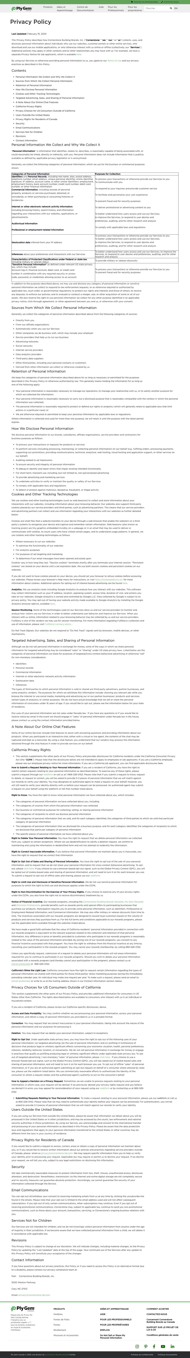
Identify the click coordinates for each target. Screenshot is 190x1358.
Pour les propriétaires (135, 9)
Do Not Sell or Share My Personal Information (112, 1336)
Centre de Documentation (85, 9)
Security (20, 123)
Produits (47, 7)
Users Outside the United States (33, 115)
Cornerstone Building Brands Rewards (103, 901)
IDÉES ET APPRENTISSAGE (114, 1309)
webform (48, 774)
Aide (101, 7)
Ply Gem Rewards (134, 901)
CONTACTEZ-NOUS (157, 1314)
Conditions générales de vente (162, 1335)
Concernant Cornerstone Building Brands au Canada (161, 1320)
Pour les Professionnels (116, 9)
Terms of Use (114, 60)
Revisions (21, 136)
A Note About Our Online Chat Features (37, 102)
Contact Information (26, 140)
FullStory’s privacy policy (58, 624)
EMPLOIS (105, 1330)
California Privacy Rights (29, 106)
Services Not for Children (29, 132)
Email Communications (28, 127)
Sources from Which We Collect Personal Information (44, 81)
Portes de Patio (61, 1319)
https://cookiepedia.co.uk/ (109, 579)
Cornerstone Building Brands (57, 1355)
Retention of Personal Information (34, 85)
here (79, 54)
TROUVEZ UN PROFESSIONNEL (146, 2)
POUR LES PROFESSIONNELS (115, 1319)
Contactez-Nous (171, 2)
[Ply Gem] (21, 9)
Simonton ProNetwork (28, 905)
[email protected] (21, 981)
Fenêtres (58, 1314)
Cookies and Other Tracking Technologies (38, 93)
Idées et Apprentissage (65, 9)
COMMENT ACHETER (158, 1309)
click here (29, 868)
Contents (19, 70)
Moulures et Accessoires (66, 1335)
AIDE (102, 1314)
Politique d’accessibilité (167, 1355)
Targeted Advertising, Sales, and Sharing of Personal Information (50, 98)
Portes (57, 1325)
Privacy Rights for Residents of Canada (36, 119)
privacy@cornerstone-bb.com (57, 1153)
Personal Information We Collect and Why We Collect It (45, 77)
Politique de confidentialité (142, 1355)
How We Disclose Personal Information (36, 89)
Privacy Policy (30, 21)
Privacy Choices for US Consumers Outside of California (45, 110)
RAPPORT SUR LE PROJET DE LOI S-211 (162, 1328)
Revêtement (60, 1330)
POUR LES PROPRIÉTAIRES (114, 1325)
